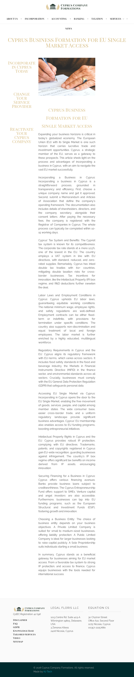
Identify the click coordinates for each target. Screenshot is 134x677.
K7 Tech (48, 671)
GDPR (16, 627)
